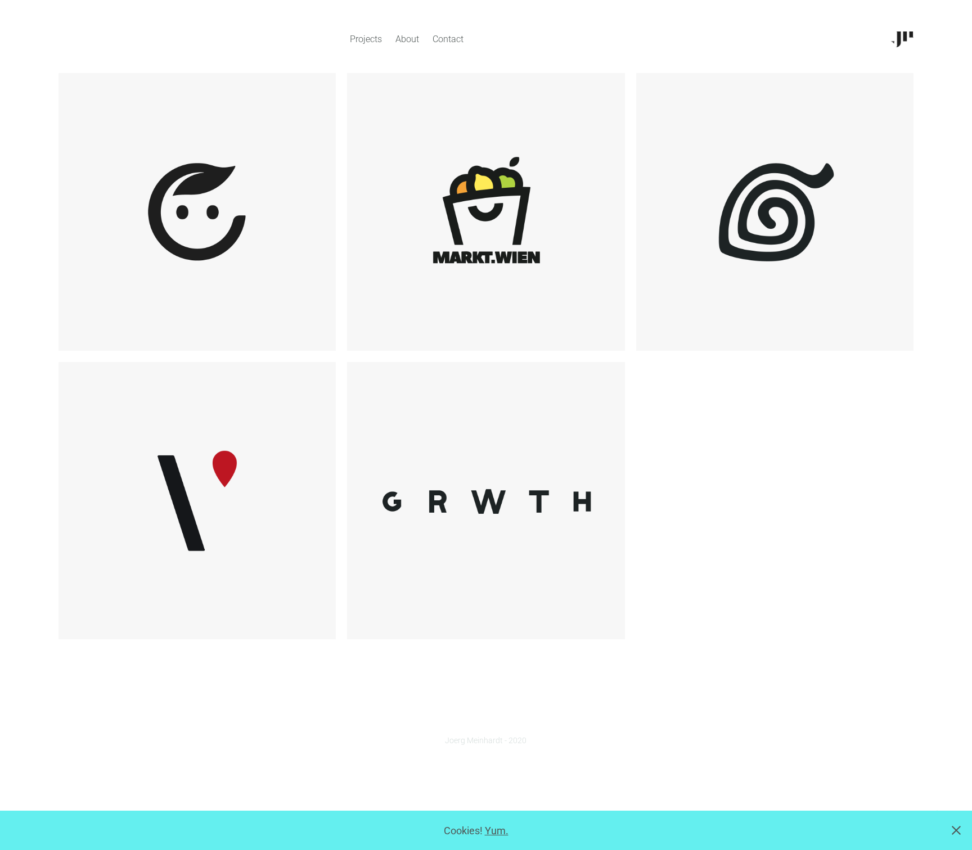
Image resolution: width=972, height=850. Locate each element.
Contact (448, 38)
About (407, 38)
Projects (366, 38)
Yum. (496, 830)
